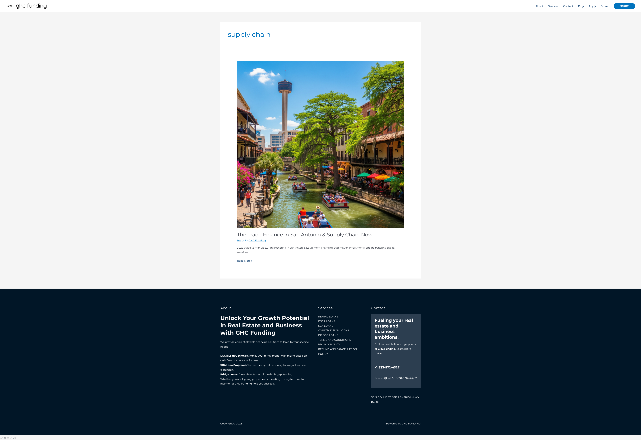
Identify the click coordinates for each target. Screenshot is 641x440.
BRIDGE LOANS (328, 335)
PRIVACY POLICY (329, 344)
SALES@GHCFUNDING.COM (396, 378)
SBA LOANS (325, 325)
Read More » (244, 260)
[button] (624, 6)
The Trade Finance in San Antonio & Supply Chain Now (305, 235)
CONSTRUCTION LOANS (333, 330)
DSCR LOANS (326, 321)
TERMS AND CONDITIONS (334, 339)
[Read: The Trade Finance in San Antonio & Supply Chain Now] (320, 144)
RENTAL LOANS (328, 316)
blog (240, 240)
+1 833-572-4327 (387, 367)
